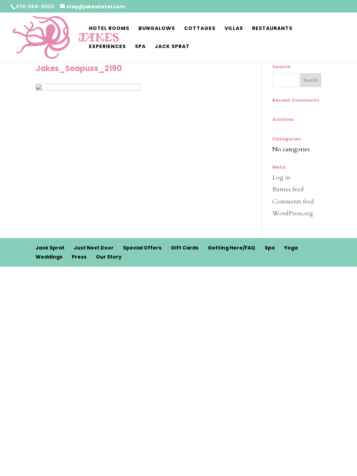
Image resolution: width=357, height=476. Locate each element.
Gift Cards (184, 247)
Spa (140, 47)
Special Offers (142, 247)
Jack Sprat (172, 47)
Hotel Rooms (109, 29)
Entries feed (288, 189)
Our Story (109, 256)
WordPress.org (292, 213)
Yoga (291, 247)
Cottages (199, 29)
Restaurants (272, 29)
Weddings (49, 256)
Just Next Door (94, 247)
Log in (281, 177)
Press (79, 256)
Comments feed (293, 201)
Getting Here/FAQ (231, 247)
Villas (234, 29)
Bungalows (156, 29)
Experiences (107, 47)
